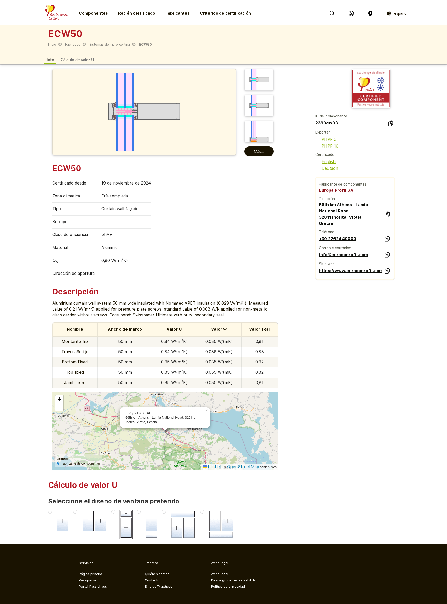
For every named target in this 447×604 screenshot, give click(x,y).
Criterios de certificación (225, 13)
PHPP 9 (329, 139)
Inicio (52, 44)
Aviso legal (219, 574)
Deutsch (330, 168)
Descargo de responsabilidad (234, 580)
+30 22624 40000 (337, 238)
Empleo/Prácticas (158, 586)
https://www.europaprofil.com (350, 270)
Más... (259, 151)
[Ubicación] (370, 13)
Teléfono (326, 232)
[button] (207, 410)
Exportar (322, 132)
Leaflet (214, 466)
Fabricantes (178, 13)
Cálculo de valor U (77, 59)
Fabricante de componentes (343, 184)
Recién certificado (136, 13)
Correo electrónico (335, 248)
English (329, 161)
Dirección (327, 199)
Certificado (324, 154)
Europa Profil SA (336, 190)
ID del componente (331, 116)
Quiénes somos (157, 574)
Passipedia (87, 580)
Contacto (152, 580)
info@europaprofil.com (343, 254)
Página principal (91, 574)
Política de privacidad (228, 586)
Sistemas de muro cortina (109, 44)
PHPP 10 (330, 146)
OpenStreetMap (243, 466)
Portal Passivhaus (93, 586)
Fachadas (72, 44)
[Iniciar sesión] (351, 13)
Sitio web (327, 264)
